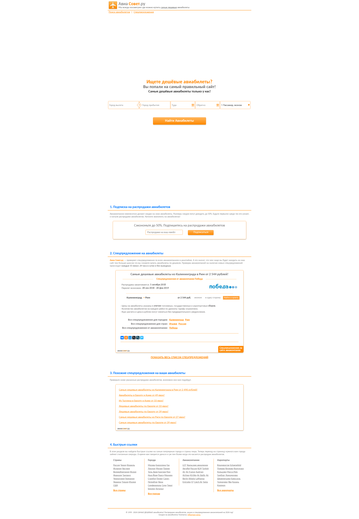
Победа (173, 328)
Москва (151, 465)
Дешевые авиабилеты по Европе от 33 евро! (143, 406)
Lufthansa (200, 479)
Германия (129, 479)
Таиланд (127, 475)
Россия (182, 324)
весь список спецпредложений (179, 357)
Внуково (229, 469)
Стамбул (152, 479)
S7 (192, 482)
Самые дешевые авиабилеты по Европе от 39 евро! (147, 422)
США (115, 485)
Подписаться (200, 232)
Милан (159, 469)
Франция (117, 475)
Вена (160, 482)
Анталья (160, 489)
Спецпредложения (144, 12)
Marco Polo (232, 472)
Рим (187, 320)
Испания (117, 469)
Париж (166, 469)
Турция (125, 482)
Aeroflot (186, 469)
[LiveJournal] (138, 337)
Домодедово (231, 475)
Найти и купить (231, 298)
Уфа (230, 482)
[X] (134, 337)
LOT (184, 465)
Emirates (187, 482)
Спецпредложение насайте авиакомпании (230, 349)
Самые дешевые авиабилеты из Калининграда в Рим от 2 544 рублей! (179, 274)
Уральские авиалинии (197, 465)
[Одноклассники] (126, 337)
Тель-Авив (153, 472)
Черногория (119, 479)
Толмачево (222, 482)
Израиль (131, 465)
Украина (117, 482)
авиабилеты (153, 5)
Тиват (169, 485)
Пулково (221, 469)
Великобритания (121, 472)
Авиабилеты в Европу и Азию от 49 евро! (142, 395)
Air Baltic (201, 475)
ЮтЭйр (193, 475)
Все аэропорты (225, 490)
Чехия (123, 465)
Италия (173, 324)
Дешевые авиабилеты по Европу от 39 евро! (143, 411)
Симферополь (154, 485)
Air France (190, 472)
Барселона (161, 465)
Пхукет (160, 479)
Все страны (119, 490)
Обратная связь (194, 515)
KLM (200, 469)
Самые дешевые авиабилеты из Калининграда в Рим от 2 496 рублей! (158, 390)
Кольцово (221, 472)
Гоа (168, 465)
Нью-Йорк (152, 475)
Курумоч (221, 485)
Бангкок (162, 472)
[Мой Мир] (130, 337)
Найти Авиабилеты (179, 121)
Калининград (176, 320)
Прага (161, 475)
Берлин (151, 489)
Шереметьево (224, 479)
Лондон (151, 469)
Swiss (205, 482)
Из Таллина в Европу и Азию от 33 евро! (141, 401)
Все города (154, 494)
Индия (133, 472)
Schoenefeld (235, 465)
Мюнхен (168, 475)
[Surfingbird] (141, 337)
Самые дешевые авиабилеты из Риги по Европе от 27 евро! (152, 417)
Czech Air (198, 482)
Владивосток (223, 465)
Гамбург (221, 475)
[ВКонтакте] (122, 337)
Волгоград (239, 469)
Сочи (164, 485)
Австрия (126, 469)
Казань (235, 482)
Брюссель (236, 479)
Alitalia (192, 479)
